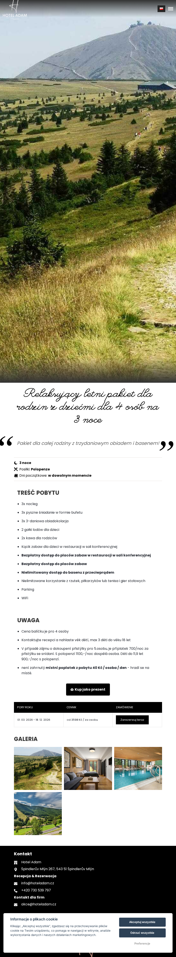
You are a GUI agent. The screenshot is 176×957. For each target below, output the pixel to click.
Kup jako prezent (90, 689)
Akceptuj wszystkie (142, 922)
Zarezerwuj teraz (132, 720)
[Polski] (161, 8)
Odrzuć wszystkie (142, 932)
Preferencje (142, 943)
